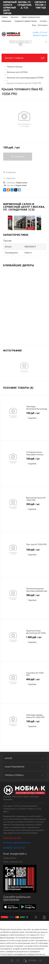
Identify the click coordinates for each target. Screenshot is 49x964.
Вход (34, 25)
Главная (5, 17)
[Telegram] (19, 189)
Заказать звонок (40, 35)
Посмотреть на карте (12, 838)
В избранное (11, 172)
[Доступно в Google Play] (28, 907)
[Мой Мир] (12, 189)
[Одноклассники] (8, 189)
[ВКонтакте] (4, 189)
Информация (6, 21)
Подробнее (32, 418)
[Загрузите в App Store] (11, 907)
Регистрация (42, 25)
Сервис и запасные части (31, 17)
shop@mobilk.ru (18, 853)
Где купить (14, 17)
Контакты (43, 21)
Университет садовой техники (26, 21)
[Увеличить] (24, 119)
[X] (15, 189)
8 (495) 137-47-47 (40, 33)
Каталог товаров (14, 58)
